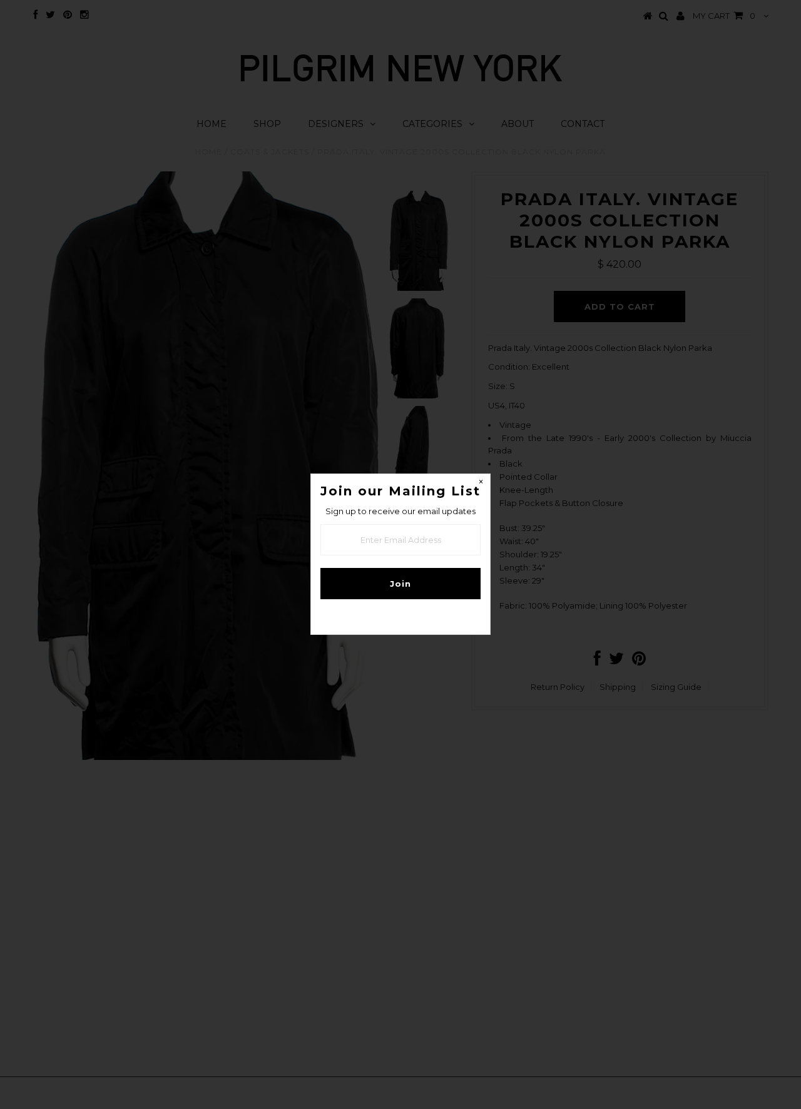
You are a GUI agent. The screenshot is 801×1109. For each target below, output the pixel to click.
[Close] (480, 483)
